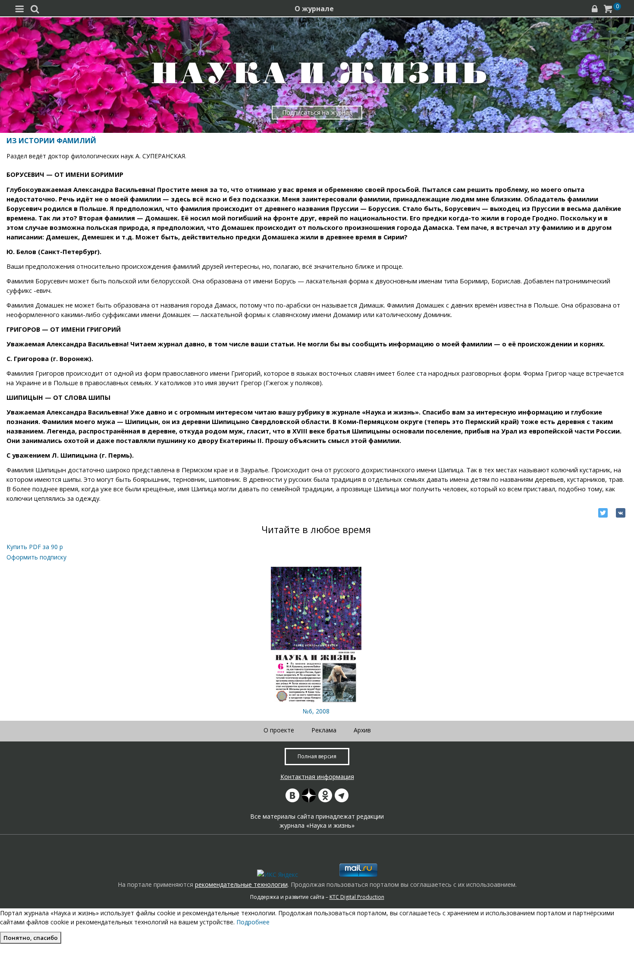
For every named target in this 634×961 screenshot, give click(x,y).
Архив (362, 730)
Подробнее (253, 922)
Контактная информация (317, 777)
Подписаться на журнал (317, 112)
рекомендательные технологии (241, 884)
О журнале (314, 8)
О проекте (279, 730)
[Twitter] (603, 513)
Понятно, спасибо (30, 938)
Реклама (323, 730)
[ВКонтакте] (620, 513)
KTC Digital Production (357, 897)
